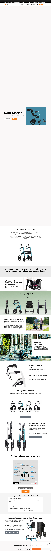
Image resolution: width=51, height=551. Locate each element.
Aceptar (36, 548)
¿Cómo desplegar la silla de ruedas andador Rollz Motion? (19, 508)
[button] (25, 498)
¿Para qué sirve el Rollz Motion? (15, 498)
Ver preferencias (45, 548)
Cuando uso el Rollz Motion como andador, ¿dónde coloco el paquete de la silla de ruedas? (24, 501)
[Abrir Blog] (37, 4)
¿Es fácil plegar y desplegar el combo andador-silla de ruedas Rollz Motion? (23, 503)
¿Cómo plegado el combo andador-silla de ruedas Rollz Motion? (21, 506)
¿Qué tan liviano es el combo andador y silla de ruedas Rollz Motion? (21, 510)
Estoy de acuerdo (35, 285)
